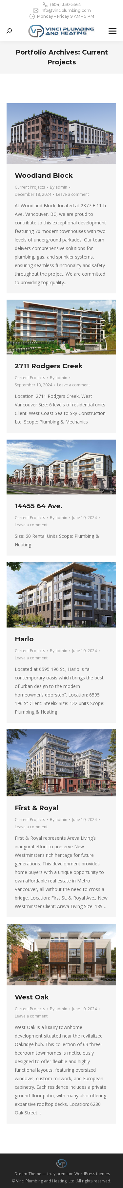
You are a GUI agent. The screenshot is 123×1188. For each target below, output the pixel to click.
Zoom (52, 133)
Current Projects (30, 187)
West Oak (32, 997)
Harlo (24, 639)
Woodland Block (44, 175)
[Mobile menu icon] (112, 31)
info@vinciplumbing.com (66, 10)
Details (70, 133)
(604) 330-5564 (65, 4)
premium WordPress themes (83, 1174)
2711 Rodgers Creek (49, 366)
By (58, 187)
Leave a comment (72, 194)
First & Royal (37, 808)
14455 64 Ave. (38, 506)
